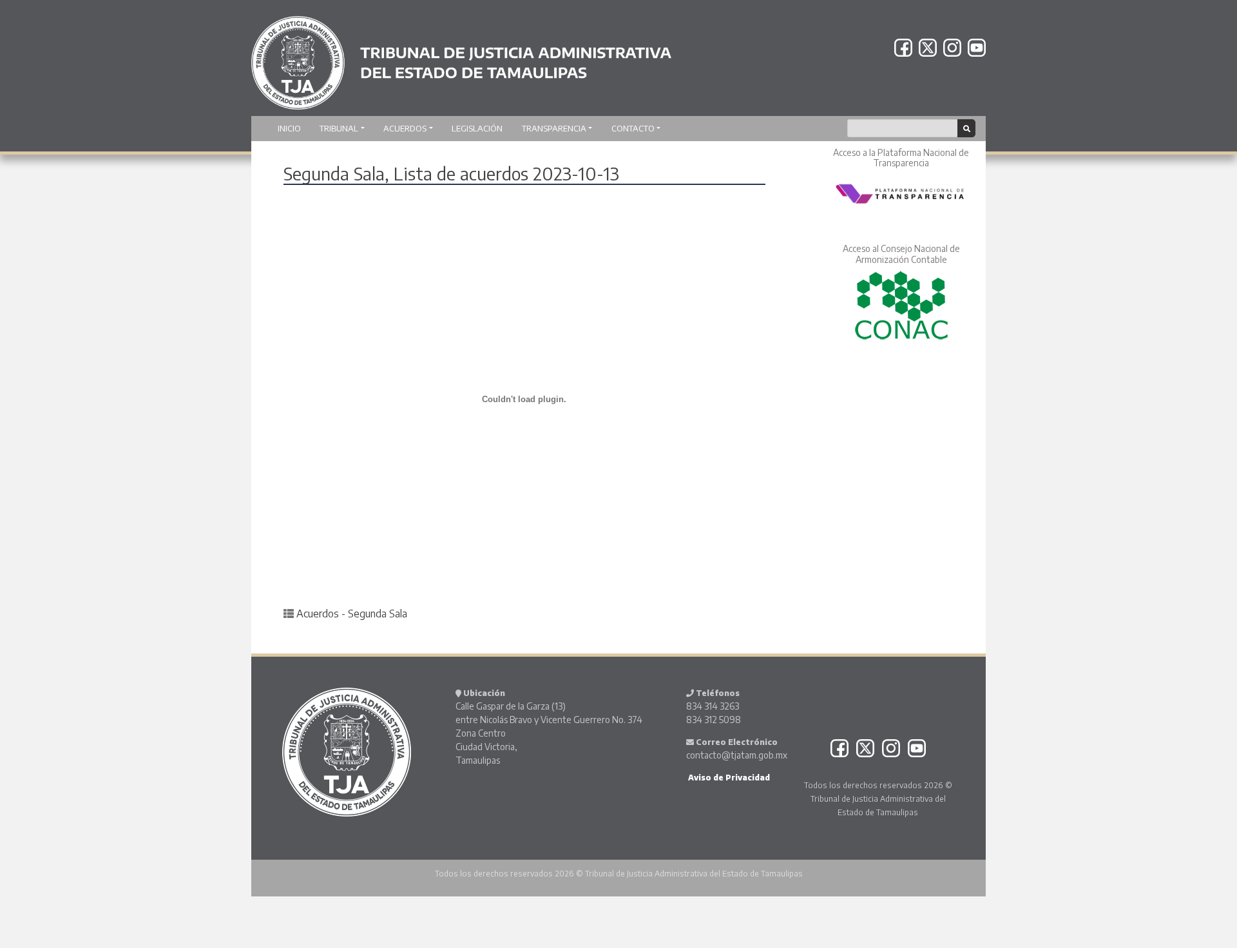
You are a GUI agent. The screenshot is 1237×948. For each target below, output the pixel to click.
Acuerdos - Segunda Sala (351, 613)
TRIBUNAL (339, 128)
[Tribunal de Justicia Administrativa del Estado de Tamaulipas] (461, 56)
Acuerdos (405, 128)
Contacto (633, 128)
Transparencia (554, 128)
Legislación (477, 128)
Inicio (289, 128)
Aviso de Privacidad (728, 777)
